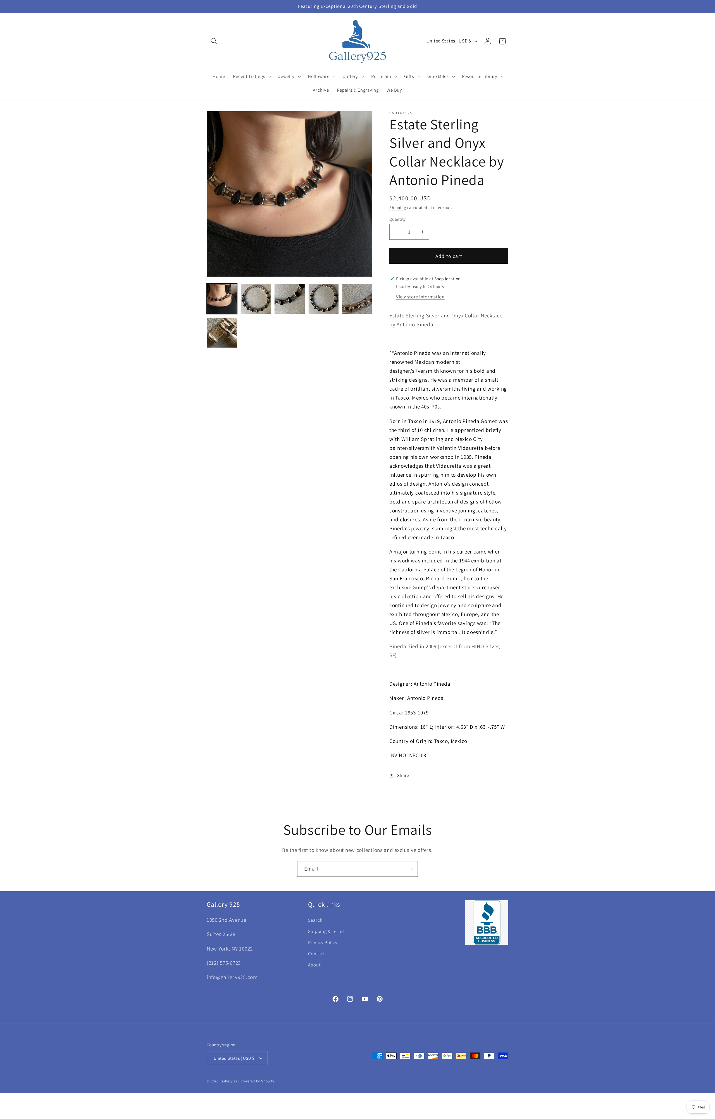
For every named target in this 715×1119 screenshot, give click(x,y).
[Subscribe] (410, 869)
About (314, 965)
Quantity (397, 219)
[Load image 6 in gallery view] (222, 332)
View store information (420, 297)
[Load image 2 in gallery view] (255, 299)
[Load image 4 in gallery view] (323, 299)
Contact (316, 954)
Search (315, 920)
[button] (214, 41)
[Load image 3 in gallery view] (289, 299)
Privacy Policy (323, 942)
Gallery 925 (230, 1081)
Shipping (397, 207)
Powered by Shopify (257, 1081)
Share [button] (403, 775)
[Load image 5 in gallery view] (357, 299)
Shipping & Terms (326, 931)
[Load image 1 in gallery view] (222, 299)
